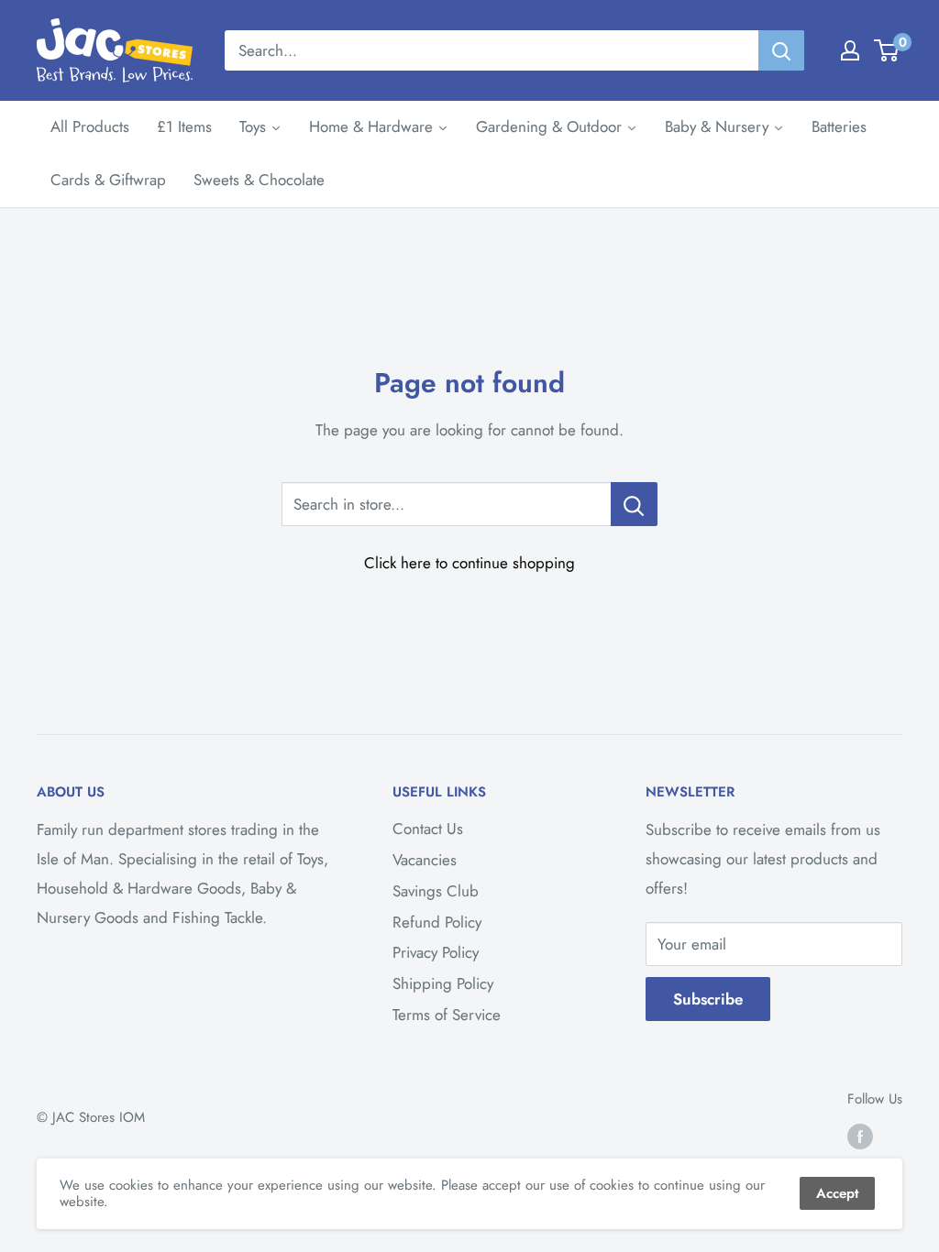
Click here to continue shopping (469, 563)
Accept (837, 1193)
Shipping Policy (442, 983)
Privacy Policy (435, 952)
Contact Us (427, 829)
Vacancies (424, 860)
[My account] (850, 50)
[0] (887, 50)
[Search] (781, 50)
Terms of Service (446, 1015)
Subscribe (708, 999)
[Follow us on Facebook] (860, 1136)
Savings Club (435, 891)
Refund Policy (436, 922)
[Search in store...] (634, 504)
